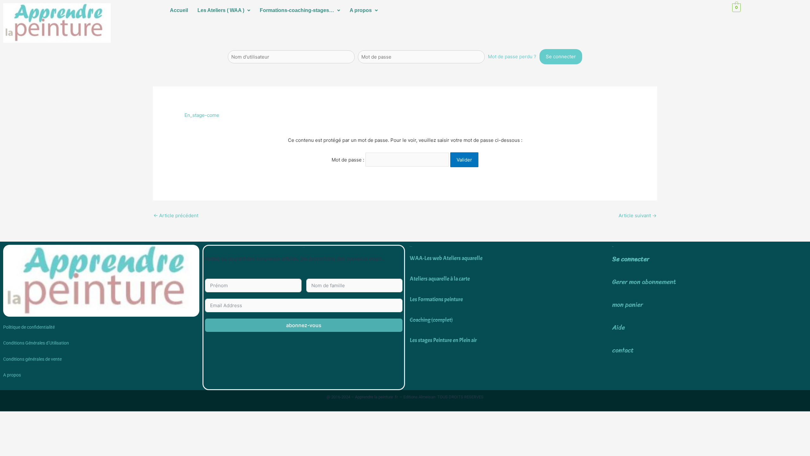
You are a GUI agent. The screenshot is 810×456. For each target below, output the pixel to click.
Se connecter (630, 259)
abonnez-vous (303, 325)
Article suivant (638, 215)
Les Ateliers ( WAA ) (220, 10)
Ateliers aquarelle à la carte (440, 278)
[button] (224, 10)
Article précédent (175, 215)
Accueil (179, 10)
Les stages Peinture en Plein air (443, 340)
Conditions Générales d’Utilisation (36, 342)
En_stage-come (201, 115)
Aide (618, 327)
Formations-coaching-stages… (297, 10)
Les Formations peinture (436, 299)
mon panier (627, 304)
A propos (361, 10)
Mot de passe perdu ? (512, 57)
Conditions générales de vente (32, 359)
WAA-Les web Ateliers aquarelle (446, 258)
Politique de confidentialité (29, 327)
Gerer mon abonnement (644, 282)
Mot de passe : (348, 160)
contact (623, 350)
